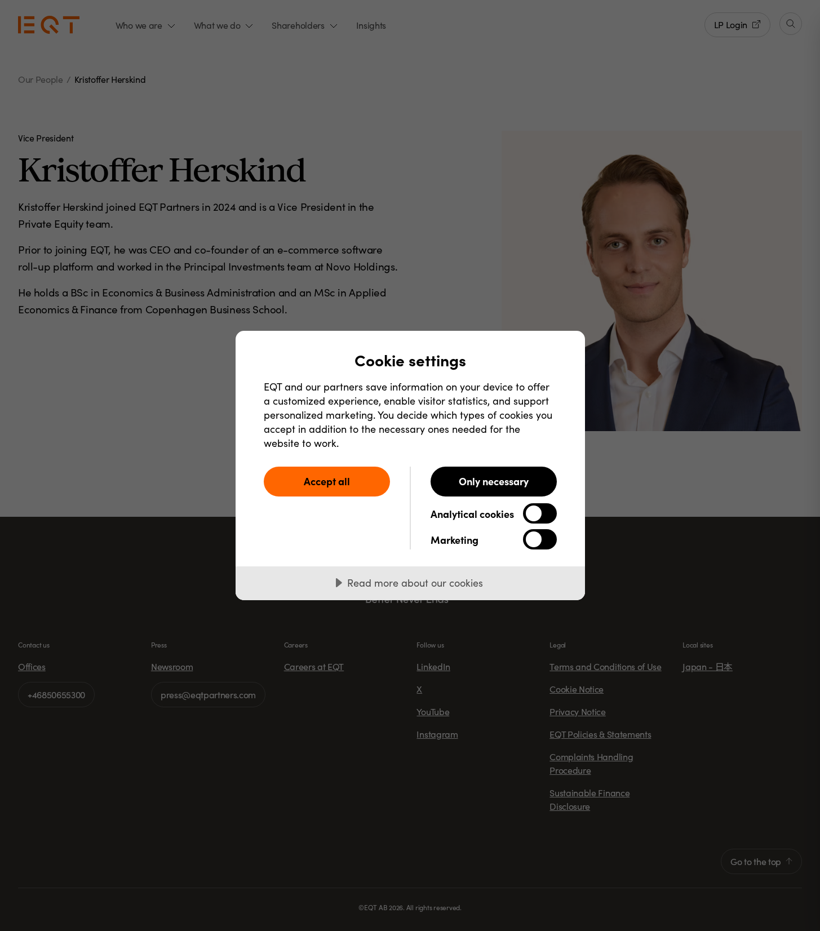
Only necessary (494, 481)
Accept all (327, 481)
